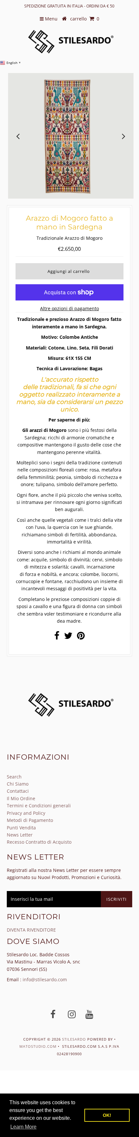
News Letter (20, 835)
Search (14, 777)
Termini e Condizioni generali (39, 805)
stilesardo (74, 1039)
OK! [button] (107, 1115)
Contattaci (18, 791)
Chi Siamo (17, 784)
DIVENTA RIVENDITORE (31, 930)
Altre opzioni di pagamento (69, 308)
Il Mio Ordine (21, 798)
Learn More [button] (23, 1127)
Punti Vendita (21, 828)
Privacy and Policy (26, 813)
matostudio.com (38, 1046)
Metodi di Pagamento (30, 820)
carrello (84, 19)
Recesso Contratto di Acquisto (39, 842)
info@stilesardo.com (45, 979)
